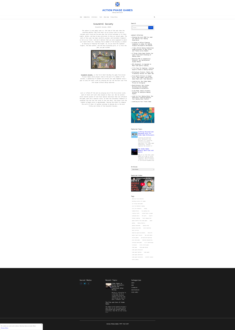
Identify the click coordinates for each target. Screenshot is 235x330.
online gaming (135, 237)
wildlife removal (149, 257)
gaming (133, 223)
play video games (136, 240)
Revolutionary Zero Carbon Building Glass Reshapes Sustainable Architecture (140, 87)
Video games (134, 292)
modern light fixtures (137, 235)
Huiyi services (135, 230)
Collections (94, 17)
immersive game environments (138, 232)
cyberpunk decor (135, 215)
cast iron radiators (136, 208)
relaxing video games (137, 242)
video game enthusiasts (137, 249)
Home (81, 17)
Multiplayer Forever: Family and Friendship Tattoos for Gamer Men (143, 72)
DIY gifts (144, 215)
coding (145, 208)
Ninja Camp (106, 17)
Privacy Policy (114, 17)
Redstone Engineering (147, 240)
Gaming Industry (141, 223)
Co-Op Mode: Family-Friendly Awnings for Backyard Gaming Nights (141, 92)
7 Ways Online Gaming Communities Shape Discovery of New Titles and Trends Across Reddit (143, 49)
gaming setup (146, 225)
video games (146, 252)
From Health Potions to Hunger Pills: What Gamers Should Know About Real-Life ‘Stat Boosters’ (142, 77)
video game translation (137, 257)
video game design (144, 247)
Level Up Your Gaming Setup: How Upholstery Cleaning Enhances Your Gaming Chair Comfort (142, 98)
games (151, 220)
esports (150, 215)
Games (132, 282)
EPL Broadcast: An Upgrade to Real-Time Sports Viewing (141, 65)
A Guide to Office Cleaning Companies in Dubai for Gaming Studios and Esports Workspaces (142, 44)
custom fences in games (147, 213)
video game (134, 247)
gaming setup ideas (136, 227)
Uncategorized (135, 290)
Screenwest (134, 244)
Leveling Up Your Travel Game (141, 101)
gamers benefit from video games (139, 220)
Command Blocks (135, 210)
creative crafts (135, 213)
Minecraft (150, 232)
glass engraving (147, 227)
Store (101, 17)
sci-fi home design (148, 242)
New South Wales (148, 235)
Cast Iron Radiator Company (138, 206)
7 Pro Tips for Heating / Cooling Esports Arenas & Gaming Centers (143, 68)
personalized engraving (146, 237)
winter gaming (135, 259)
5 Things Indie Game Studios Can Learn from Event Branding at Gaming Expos (142, 55)
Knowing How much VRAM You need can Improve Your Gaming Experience (142, 39)
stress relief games (144, 244)
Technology (134, 287)
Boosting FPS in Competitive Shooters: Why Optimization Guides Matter (141, 60)
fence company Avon (146, 218)
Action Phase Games (117, 10)
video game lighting (136, 252)
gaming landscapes (136, 225)
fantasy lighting (136, 218)
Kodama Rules (87, 17)
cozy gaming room (145, 210)
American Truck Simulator (138, 198)
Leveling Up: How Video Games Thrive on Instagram (141, 82)
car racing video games (137, 203)
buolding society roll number (139, 201)
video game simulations (137, 254)
